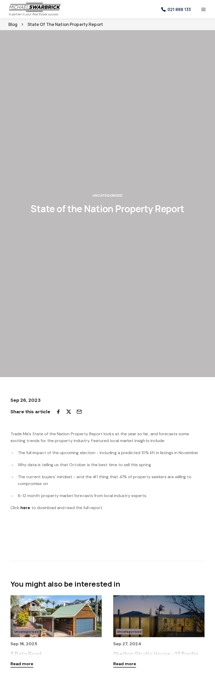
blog (13, 24)
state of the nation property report (65, 24)
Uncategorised (108, 195)
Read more (21, 664)
